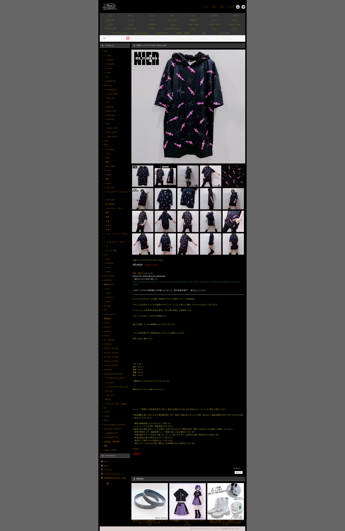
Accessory (110, 149)
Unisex (214, 29)
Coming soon (172, 20)
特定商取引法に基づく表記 (115, 478)
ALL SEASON (151, 24)
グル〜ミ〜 (110, 395)
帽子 (107, 162)
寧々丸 (108, 399)
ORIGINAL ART (112, 433)
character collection (141, 33)
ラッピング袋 (111, 250)
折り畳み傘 (110, 204)
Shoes (108, 153)
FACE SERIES (214, 16)
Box (152, 20)
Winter (131, 24)
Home (205, 7)
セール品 (131, 20)
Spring (214, 20)
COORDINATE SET (162, 33)
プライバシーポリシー (113, 474)
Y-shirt (108, 72)
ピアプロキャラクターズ (115, 378)
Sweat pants (111, 89)
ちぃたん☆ (110, 382)
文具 (107, 221)
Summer (235, 20)
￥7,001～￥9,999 (131, 29)
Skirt (107, 102)
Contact (231, 7)
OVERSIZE (234, 16)
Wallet (108, 175)
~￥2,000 (172, 24)
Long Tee (110, 60)
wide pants (110, 115)
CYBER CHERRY (224, 33)
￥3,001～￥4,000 (214, 24)
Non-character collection (120, 33)
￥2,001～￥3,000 (193, 24)
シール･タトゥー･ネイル (115, 242)
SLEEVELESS (111, 81)
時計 (107, 179)
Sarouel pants (112, 94)
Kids (193, 16)
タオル (108, 230)
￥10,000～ (151, 29)
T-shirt (108, 55)
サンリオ (109, 391)
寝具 (107, 217)
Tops (110, 16)
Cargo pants (111, 136)
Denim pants (111, 132)
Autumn (110, 24)
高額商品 (193, 20)
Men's (235, 29)
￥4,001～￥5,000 (234, 24)
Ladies (193, 29)
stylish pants (111, 111)
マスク (108, 225)
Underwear (110, 200)
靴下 (107, 212)
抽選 (203, 33)
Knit (107, 77)
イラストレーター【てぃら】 (117, 387)
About (214, 7)
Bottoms (131, 16)
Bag (107, 158)
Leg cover (110, 187)
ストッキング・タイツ (114, 208)
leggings (109, 106)
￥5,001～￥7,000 (110, 29)
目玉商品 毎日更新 (183, 33)
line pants (110, 119)
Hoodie (109, 68)
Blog (222, 7)
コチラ (199, 290)
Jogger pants (112, 128)
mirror (108, 183)
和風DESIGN (110, 20)
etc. (107, 246)
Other (172, 16)
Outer (152, 16)
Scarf (108, 170)
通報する (239, 472)
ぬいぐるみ (110, 166)
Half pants (110, 98)
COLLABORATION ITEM (172, 29)
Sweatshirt (110, 64)
